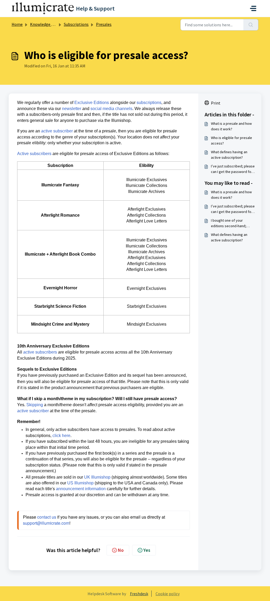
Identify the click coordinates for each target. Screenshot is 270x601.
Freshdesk (139, 593)
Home (17, 24)
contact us (46, 517)
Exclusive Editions (91, 102)
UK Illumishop (97, 477)
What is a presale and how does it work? (231, 126)
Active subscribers (34, 153)
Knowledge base (45, 24)
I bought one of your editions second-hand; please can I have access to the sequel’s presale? (232, 223)
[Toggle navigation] (253, 8)
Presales (104, 24)
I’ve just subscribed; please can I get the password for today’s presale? (233, 169)
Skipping (34, 405)
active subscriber (57, 131)
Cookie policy (168, 593)
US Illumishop (80, 483)
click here (61, 435)
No (121, 550)
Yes (146, 550)
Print (215, 103)
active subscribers (40, 352)
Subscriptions (76, 24)
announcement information (81, 488)
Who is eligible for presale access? (231, 140)
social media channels (111, 108)
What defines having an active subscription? (229, 155)
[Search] (250, 25)
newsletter (71, 108)
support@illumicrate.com (46, 523)
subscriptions (149, 102)
